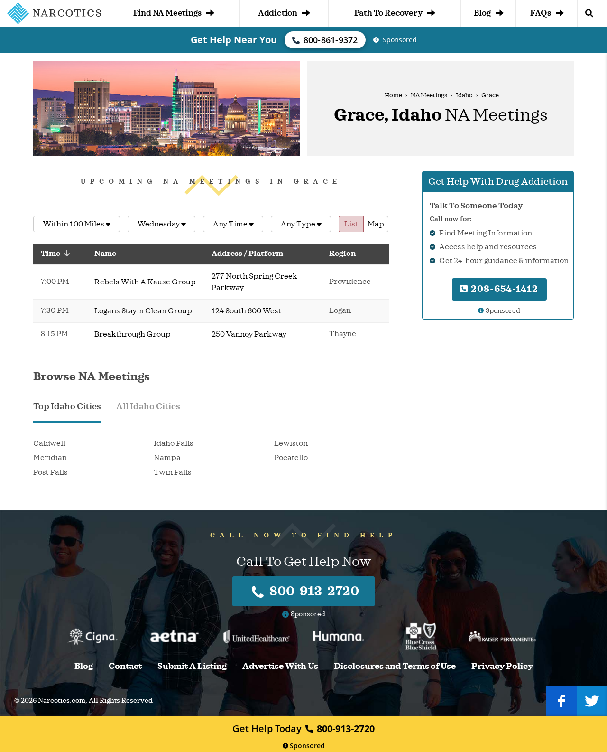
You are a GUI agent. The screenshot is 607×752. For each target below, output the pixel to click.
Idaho (464, 95)
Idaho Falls (173, 443)
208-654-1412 (503, 289)
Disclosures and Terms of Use (395, 666)
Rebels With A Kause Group (145, 282)
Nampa (167, 457)
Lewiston (291, 443)
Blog (482, 13)
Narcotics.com (61, 700)
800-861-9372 (331, 40)
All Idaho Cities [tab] (148, 406)
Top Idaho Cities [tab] (67, 406)
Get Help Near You (234, 39)
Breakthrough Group (132, 334)
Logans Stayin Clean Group (143, 311)
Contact (125, 666)
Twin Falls (173, 472)
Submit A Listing (192, 666)
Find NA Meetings (167, 13)
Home (393, 95)
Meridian (50, 457)
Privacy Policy (502, 666)
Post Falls (50, 472)
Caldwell (49, 443)
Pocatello (291, 457)
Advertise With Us (280, 666)
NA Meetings (429, 95)
